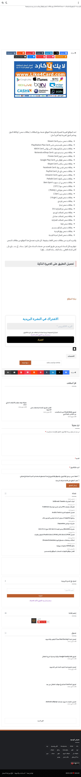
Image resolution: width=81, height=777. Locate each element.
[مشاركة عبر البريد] (14, 372)
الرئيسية (78, 6)
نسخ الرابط (25, 363)
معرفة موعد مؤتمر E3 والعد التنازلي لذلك (16, 404)
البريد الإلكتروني (74, 467)
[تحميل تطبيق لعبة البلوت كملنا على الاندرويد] (13, 674)
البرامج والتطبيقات (70, 6)
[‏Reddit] (34, 372)
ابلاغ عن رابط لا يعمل (7, 773)
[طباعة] (8, 372)
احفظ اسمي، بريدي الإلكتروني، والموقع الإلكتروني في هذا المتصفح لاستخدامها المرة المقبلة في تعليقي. (49, 476)
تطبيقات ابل (75, 753)
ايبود (77, 750)
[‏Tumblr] (47, 372)
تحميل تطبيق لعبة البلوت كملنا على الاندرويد (62, 667)
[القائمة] (78, 3)
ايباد (47, 746)
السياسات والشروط (20, 773)
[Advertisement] (40, 115)
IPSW (71, 746)
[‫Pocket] (27, 372)
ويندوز (58, 757)
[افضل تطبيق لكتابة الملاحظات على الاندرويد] (40, 397)
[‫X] (59, 372)
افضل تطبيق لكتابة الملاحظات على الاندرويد (40, 409)
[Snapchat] (40, 349)
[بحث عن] (3, 3)
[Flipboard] (21, 372)
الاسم (77, 458)
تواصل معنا (30, 773)
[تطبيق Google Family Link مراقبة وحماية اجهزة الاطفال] (13, 660)
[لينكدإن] (53, 372)
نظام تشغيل (66, 757)
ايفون (72, 750)
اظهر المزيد (40, 721)
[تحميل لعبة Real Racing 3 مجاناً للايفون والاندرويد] (13, 646)
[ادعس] (40, 2)
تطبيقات (52, 750)
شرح (47, 753)
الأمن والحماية (54, 746)
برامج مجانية (65, 750)
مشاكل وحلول (75, 757)
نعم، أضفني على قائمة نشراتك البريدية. (66, 481)
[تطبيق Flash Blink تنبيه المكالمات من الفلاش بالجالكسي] (65, 399)
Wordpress (64, 746)
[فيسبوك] (66, 372)
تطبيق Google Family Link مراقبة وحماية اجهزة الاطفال (59, 656)
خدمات (70, 356)
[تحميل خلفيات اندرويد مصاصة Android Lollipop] (13, 708)
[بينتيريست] (40, 372)
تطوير (58, 753)
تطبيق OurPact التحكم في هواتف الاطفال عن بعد (61, 684)
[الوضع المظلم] (6, 3)
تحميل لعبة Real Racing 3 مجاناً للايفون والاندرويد (60, 639)
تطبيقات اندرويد (66, 753)
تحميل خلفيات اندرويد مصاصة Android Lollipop (61, 702)
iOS (77, 746)
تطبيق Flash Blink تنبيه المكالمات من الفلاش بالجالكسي (65, 413)
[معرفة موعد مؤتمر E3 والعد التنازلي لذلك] (15, 394)
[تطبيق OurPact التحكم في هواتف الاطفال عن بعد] (13, 691)
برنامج (58, 750)
